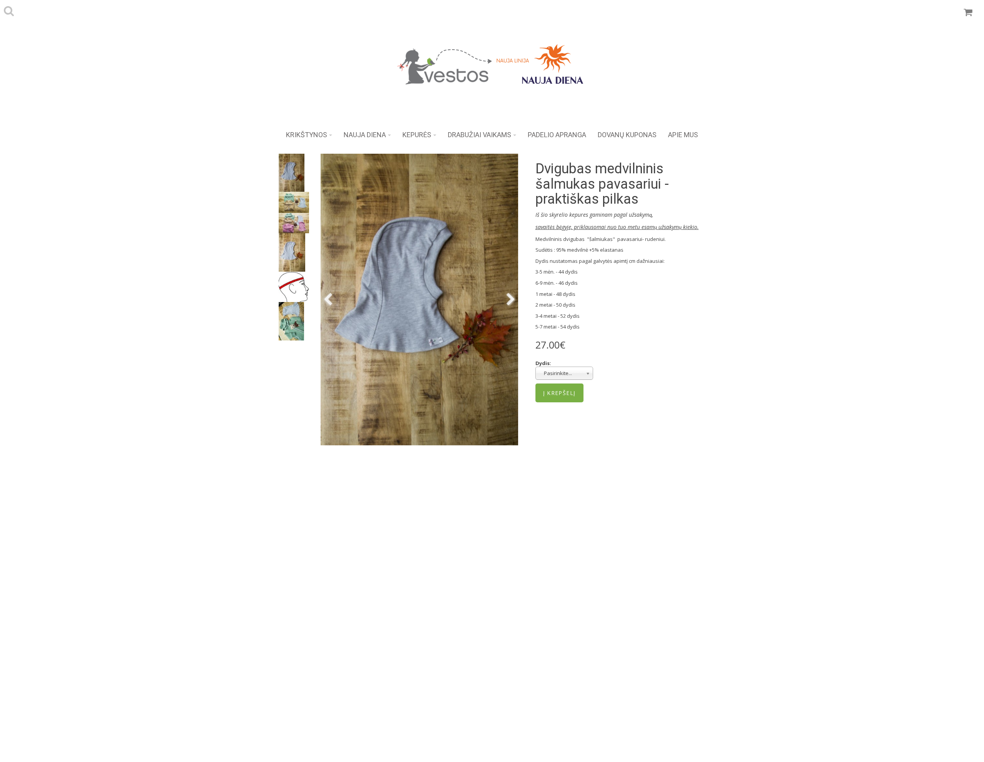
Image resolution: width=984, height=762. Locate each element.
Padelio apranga (557, 135)
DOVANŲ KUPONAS (627, 135)
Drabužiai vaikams (479, 135)
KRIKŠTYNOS (306, 135)
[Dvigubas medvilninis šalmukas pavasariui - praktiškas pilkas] (419, 299)
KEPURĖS (416, 135)
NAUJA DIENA (365, 135)
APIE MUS (683, 135)
